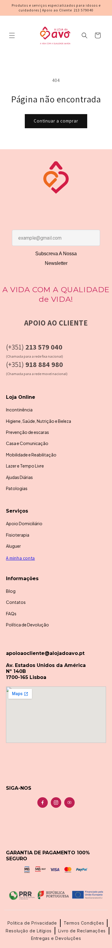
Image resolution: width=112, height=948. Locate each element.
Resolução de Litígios (29, 930)
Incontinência (19, 409)
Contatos (16, 602)
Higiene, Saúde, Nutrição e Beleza (38, 421)
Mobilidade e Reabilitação (31, 454)
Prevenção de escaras (27, 432)
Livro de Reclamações (82, 930)
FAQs (11, 613)
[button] (12, 35)
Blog (11, 591)
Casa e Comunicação (27, 443)
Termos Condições (84, 922)
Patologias (16, 488)
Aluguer (13, 546)
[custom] (42, 802)
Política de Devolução (27, 624)
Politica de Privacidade (32, 922)
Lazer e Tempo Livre (25, 465)
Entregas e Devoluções (56, 938)
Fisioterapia (17, 535)
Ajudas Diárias (19, 477)
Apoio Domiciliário (24, 523)
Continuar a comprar (56, 121)
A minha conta (20, 558)
